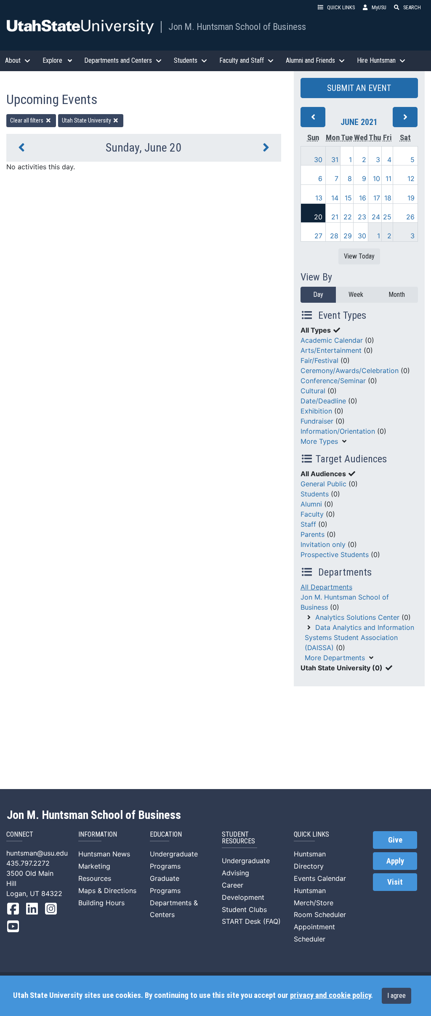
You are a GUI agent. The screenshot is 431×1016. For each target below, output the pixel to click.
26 (410, 217)
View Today (359, 256)
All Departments (326, 587)
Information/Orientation (338, 431)
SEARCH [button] (412, 7)
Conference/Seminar (333, 380)
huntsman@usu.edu (37, 853)
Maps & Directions (107, 890)
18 (387, 198)
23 (362, 217)
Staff (308, 524)
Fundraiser (317, 421)
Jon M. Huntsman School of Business (237, 26)
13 (318, 198)
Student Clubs (244, 909)
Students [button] (185, 60)
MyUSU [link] (379, 7)
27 (318, 236)
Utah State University (87, 120)
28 (334, 236)
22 (347, 217)
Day (318, 295)
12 (411, 178)
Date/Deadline (323, 401)
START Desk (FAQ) (251, 921)
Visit (395, 882)
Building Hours (101, 903)
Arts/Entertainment (331, 350)
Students (315, 494)
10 (376, 178)
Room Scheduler (320, 914)
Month (396, 295)
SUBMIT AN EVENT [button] (359, 88)
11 (388, 178)
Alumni (311, 504)
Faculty (312, 514)
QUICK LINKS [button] (341, 7)
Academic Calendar (332, 340)
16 (362, 198)
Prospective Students (335, 554)
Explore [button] (52, 60)
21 (334, 217)
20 (318, 217)
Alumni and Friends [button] (310, 60)
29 (347, 236)
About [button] (13, 60)
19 (411, 198)
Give (395, 840)
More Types (319, 441)
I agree (396, 996)
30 (318, 159)
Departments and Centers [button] (118, 60)
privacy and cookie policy (330, 995)
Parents (313, 534)
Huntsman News (104, 854)
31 (334, 159)
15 (348, 198)
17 (376, 198)
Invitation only (323, 544)
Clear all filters (27, 120)
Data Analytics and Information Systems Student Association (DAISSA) (359, 637)
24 (376, 217)
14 (334, 198)
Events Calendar (320, 878)
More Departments (335, 657)
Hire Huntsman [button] (376, 60)
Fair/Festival (319, 360)
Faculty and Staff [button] (241, 60)
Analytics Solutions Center (357, 617)
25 (387, 217)
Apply (395, 861)
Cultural (313, 391)
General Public (323, 484)
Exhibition (316, 411)
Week (356, 295)
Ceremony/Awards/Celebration (350, 370)
